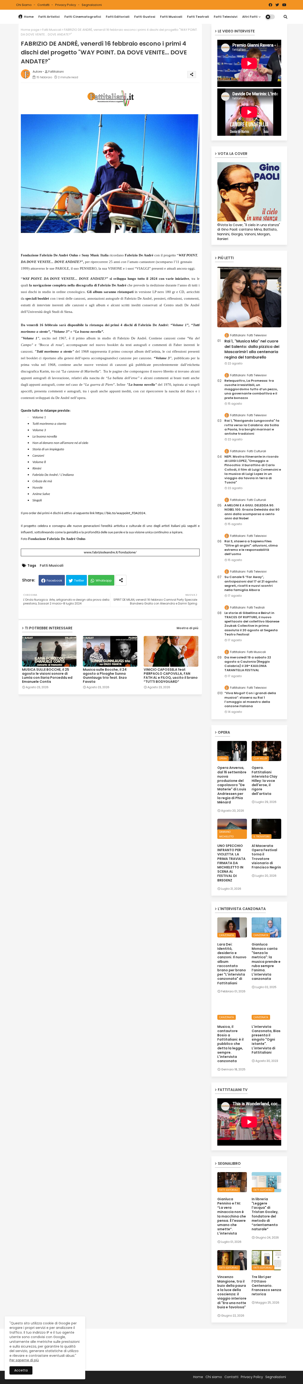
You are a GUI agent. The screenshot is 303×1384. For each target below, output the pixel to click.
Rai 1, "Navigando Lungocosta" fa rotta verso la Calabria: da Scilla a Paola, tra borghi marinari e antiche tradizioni (251, 427)
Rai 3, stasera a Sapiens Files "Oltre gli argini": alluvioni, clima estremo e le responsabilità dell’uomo (251, 547)
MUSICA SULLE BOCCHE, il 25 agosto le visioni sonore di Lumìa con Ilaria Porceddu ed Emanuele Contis (47, 676)
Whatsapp (104, 580)
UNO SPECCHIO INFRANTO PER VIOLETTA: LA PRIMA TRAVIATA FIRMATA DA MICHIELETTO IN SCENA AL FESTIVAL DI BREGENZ (231, 863)
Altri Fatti (250, 16)
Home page (30, 29)
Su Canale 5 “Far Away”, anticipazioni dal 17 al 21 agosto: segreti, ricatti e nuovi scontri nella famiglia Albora (251, 583)
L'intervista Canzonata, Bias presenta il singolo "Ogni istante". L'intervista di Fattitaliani (266, 1040)
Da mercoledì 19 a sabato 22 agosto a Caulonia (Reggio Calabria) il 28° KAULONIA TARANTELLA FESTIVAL (247, 664)
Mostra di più (187, 628)
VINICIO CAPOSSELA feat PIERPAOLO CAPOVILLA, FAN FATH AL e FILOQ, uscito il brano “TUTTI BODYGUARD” (171, 676)
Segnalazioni (92, 5)
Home (28, 16)
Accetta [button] (21, 1370)
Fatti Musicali (171, 16)
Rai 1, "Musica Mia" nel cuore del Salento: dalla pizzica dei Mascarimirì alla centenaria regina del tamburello (251, 349)
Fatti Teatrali (198, 16)
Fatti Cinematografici (82, 16)
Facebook (54, 580)
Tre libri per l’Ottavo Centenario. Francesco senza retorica (266, 1285)
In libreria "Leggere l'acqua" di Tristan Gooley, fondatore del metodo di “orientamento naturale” (265, 1214)
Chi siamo (24, 5)
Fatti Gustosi (144, 16)
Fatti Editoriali (117, 16)
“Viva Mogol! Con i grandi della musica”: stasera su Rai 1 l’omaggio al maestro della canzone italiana (250, 699)
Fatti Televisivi (225, 16)
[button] (285, 17)
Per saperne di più (24, 1360)
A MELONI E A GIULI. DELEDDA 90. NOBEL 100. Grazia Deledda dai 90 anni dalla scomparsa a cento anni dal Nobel (252, 512)
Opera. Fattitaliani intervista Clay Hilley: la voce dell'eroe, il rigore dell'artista (264, 781)
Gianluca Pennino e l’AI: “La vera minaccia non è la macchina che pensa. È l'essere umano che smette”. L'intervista (231, 1216)
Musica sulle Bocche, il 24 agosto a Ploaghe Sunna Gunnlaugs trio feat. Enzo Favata (105, 676)
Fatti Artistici (49, 16)
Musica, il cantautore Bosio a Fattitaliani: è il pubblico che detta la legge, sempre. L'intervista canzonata (230, 1044)
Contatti (43, 5)
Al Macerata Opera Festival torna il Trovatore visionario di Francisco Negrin (266, 856)
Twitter (79, 580)
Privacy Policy (66, 5)
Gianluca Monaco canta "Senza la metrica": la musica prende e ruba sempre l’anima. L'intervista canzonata (266, 961)
